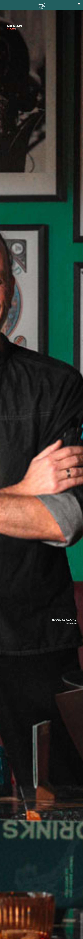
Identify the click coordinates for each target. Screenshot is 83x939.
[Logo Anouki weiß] (41, 3)
